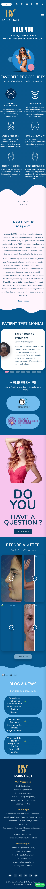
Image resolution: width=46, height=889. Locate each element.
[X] (22, 4)
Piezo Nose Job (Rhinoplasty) (23, 796)
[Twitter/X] (15, 875)
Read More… (23, 301)
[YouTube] (27, 4)
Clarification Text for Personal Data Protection (23, 817)
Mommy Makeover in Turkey (23, 862)
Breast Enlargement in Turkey (23, 848)
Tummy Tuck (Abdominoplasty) (23, 800)
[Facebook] (17, 4)
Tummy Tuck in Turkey (23, 865)
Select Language (6, 4)
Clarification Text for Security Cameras (23, 821)
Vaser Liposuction (23, 804)
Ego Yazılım (28, 884)
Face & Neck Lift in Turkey (23, 855)
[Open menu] (42, 15)
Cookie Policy (23, 824)
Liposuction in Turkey (23, 858)
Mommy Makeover (23, 793)
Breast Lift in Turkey (23, 851)
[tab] (7, 372)
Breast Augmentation (23, 789)
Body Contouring (23, 786)
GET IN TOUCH (23, 531)
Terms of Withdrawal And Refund (23, 838)
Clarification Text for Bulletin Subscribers (23, 813)
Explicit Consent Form (23, 834)
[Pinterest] (43, 4)
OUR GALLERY (23, 656)
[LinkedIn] (32, 4)
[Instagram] (37, 4)
